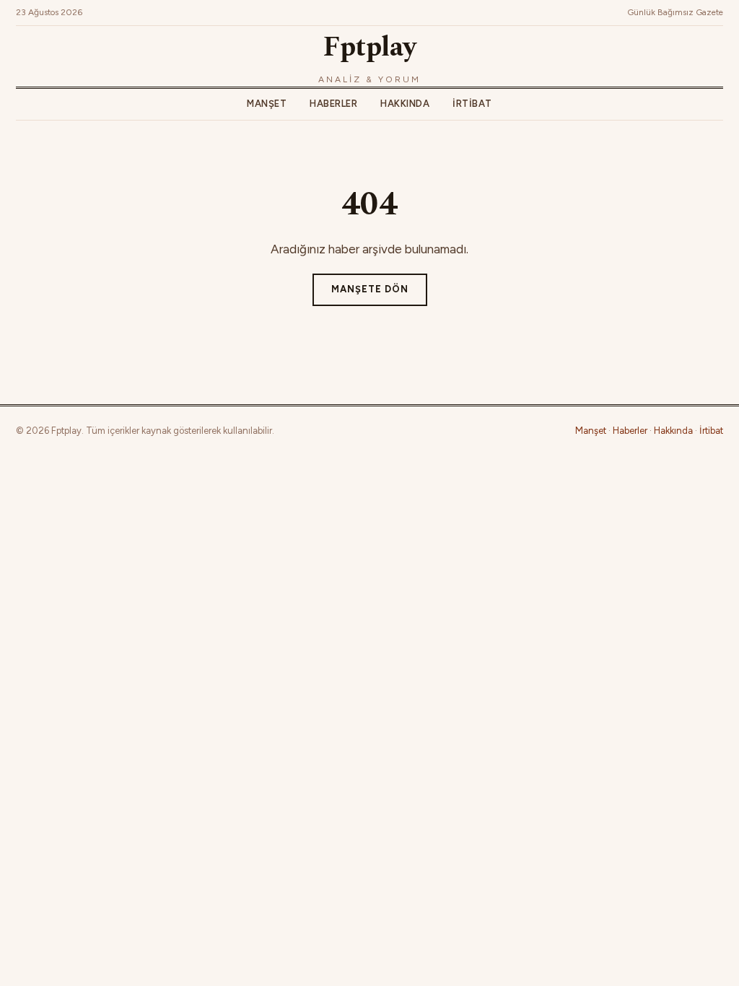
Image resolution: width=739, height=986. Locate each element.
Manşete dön (369, 289)
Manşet (267, 103)
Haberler (333, 103)
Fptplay (369, 48)
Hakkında (404, 103)
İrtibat (472, 103)
